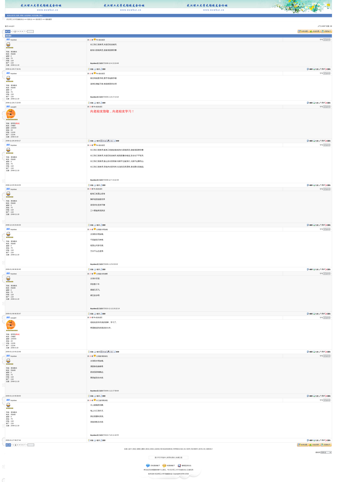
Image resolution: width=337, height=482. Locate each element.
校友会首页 (11, 15)
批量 (125, 449)
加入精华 (187, 449)
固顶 (151, 449)
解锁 (138, 449)
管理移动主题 (178, 449)
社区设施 (35, 15)
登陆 (21, 15)
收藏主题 (179, 457)
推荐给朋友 (171, 457)
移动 (147, 449)
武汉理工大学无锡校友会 (15, 19)
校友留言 (39, 19)
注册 (17, 15)
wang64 (11, 26)
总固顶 (157, 449)
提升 (130, 449)
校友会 (29, 19)
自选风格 (27, 15)
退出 (41, 15)
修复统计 (209, 449)
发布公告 (202, 449)
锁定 (134, 449)
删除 (143, 449)
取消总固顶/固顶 (166, 449)
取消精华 (194, 449)
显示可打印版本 (160, 457)
